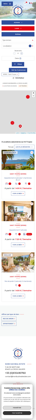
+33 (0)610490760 (15, 373)
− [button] (33, 96)
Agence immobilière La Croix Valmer (15, 83)
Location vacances (10, 86)
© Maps (23, 133)
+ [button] (33, 93)
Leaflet (17, 133)
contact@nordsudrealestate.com (18, 376)
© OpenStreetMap (31, 133)
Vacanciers (18, 51)
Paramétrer (17, 408)
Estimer (18, 34)
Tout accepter (17, 413)
